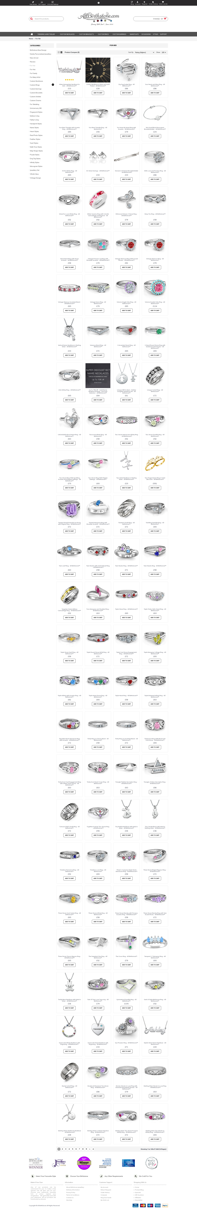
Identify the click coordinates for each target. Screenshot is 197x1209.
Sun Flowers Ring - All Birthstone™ (126, 1043)
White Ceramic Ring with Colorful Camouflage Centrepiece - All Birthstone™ (98, 215)
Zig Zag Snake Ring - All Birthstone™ (126, 85)
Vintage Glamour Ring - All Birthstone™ (155, 259)
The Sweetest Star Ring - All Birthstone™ (98, 957)
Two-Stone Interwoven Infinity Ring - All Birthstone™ (126, 435)
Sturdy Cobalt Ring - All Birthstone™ (69, 1086)
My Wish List (105, 1200)
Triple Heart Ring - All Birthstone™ (126, 695)
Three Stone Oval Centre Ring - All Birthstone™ (69, 913)
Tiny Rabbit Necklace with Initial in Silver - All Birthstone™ (126, 827)
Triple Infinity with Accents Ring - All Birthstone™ (69, 696)
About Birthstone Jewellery (75, 1187)
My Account (104, 1187)
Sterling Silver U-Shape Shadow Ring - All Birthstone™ (98, 1131)
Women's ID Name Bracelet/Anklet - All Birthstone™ (126, 171)
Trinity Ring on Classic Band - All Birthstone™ (98, 739)
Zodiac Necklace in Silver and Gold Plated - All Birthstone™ (98, 85)
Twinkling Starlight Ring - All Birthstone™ (155, 523)
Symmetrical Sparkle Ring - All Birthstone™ (126, 1000)
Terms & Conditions (72, 1195)
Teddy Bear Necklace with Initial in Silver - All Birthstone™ (69, 1000)
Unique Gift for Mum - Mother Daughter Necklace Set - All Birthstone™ (126, 391)
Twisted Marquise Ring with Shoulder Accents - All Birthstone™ (98, 523)
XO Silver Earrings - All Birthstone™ (98, 171)
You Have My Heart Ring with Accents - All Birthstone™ (126, 128)
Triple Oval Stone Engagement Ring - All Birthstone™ (126, 653)
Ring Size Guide (106, 1197)
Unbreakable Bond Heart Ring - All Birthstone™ (69, 435)
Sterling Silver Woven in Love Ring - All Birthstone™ (155, 1086)
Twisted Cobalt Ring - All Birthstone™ (126, 523)
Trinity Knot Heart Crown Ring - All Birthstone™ (98, 782)
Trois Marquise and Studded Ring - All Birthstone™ (98, 609)
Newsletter (138, 1200)
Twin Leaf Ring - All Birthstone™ (69, 566)
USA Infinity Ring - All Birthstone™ (69, 390)
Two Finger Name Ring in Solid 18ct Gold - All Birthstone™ (155, 478)
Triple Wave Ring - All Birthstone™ (126, 609)
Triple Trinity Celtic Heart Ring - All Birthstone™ (155, 609)
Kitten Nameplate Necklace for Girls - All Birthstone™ (69, 85)
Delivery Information (73, 1190)
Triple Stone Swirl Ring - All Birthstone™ (69, 653)
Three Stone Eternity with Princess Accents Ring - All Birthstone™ (126, 913)
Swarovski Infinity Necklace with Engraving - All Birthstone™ (69, 1043)
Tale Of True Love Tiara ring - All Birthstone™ (98, 1000)
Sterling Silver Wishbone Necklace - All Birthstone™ (69, 1131)
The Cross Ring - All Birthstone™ (126, 956)
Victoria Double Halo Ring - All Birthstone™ (155, 302)
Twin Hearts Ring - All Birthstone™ (126, 566)
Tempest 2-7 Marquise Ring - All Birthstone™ (155, 957)
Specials (138, 1192)
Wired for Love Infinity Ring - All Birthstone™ (69, 214)
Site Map (69, 1200)
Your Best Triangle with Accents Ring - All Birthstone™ (69, 128)
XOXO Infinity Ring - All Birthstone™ (69, 171)
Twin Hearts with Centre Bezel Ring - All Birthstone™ (98, 566)
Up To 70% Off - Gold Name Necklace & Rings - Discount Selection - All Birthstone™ (98, 391)
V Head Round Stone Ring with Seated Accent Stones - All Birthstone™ (155, 346)
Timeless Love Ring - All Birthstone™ (98, 870)
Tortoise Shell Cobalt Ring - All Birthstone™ (69, 827)
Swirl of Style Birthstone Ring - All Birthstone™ (155, 1000)
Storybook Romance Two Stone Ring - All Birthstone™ (97, 1086)
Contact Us (70, 1197)
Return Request (106, 1190)
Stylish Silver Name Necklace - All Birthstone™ (155, 1043)
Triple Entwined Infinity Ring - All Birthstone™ (154, 696)
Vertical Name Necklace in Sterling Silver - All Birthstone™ (69, 345)
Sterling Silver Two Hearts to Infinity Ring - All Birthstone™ (154, 1131)
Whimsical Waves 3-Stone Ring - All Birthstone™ (126, 214)
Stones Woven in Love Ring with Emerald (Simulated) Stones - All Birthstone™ (126, 1087)
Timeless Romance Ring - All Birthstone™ (69, 870)
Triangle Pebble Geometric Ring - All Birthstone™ (126, 782)
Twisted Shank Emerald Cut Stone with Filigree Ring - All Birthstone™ (69, 523)
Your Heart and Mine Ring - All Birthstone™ (155, 85)
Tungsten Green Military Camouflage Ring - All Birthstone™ (69, 609)
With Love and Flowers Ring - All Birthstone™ (155, 171)
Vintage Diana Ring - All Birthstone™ (98, 302)
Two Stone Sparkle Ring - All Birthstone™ (155, 435)
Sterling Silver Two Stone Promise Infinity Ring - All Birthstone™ (126, 1131)
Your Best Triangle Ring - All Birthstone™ (98, 128)
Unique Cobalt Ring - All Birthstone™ (155, 390)
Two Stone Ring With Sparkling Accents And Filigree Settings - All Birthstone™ (69, 479)
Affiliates (138, 1197)
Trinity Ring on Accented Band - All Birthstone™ (126, 739)
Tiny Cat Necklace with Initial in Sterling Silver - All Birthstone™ (155, 827)
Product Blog (139, 1190)
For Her (38, 39)
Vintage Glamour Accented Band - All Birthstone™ (69, 302)
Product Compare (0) (72, 52)
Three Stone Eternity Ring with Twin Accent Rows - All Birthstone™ (155, 913)
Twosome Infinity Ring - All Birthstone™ (98, 435)
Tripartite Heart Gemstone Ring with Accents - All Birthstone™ (69, 739)
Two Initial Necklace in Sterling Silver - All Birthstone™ (126, 478)
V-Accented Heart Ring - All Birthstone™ (126, 345)
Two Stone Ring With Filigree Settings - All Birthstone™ (98, 478)
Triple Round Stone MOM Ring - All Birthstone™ (98, 653)
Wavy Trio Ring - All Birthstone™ (155, 214)
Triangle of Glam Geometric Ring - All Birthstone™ (155, 782)
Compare (104, 1195)
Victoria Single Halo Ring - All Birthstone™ (126, 302)
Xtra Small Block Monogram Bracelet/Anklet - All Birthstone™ (155, 128)
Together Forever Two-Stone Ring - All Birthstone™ (98, 827)
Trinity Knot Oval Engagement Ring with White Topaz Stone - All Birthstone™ (69, 783)
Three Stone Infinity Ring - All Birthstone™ (98, 913)
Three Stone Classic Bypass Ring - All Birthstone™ (69, 957)
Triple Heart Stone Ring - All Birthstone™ (98, 696)
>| (93, 1149)
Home (31, 39)
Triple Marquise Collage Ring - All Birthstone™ (155, 653)
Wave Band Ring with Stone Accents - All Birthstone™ (69, 259)
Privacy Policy (70, 1192)
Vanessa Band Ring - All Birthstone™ (98, 345)
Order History (105, 1192)
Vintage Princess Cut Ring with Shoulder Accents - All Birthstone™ (98, 259)
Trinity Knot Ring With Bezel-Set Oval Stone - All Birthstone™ (154, 739)
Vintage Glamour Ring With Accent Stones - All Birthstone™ (126, 259)
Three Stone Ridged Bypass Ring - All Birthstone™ (154, 870)
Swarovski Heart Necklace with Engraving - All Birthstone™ (98, 1043)
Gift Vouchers (139, 1195)
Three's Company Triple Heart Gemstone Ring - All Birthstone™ (126, 870)
